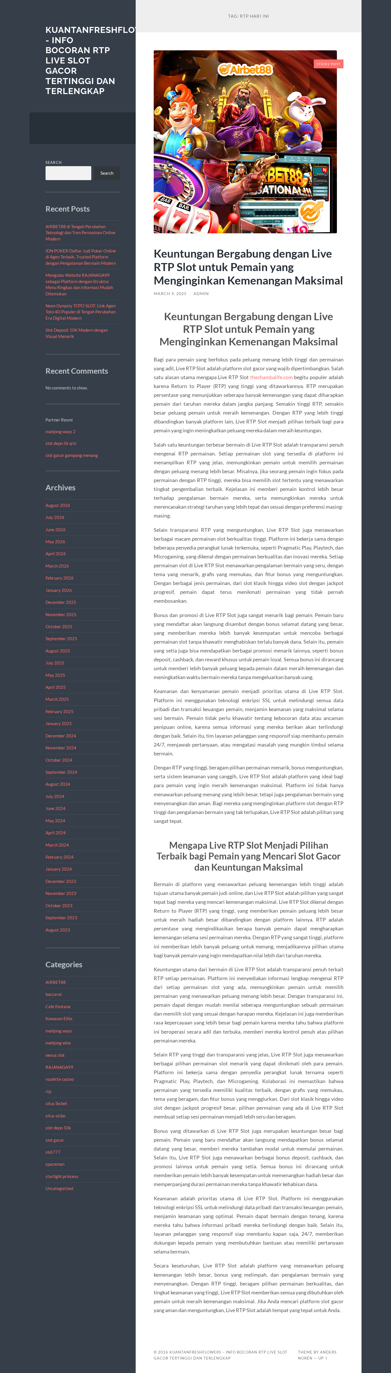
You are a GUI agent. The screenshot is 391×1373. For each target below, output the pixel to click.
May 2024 (55, 820)
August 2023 (58, 929)
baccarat (54, 994)
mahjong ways (59, 1030)
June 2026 (56, 529)
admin (201, 293)
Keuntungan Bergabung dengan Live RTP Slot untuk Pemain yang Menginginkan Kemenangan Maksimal (248, 266)
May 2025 (55, 675)
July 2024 (55, 796)
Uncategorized (59, 1188)
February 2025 (60, 711)
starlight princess (62, 1176)
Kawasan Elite (59, 1018)
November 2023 (61, 893)
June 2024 (56, 808)
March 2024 (57, 844)
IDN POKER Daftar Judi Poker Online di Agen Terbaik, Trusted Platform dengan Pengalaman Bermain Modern (81, 257)
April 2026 (56, 553)
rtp (48, 1091)
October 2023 (59, 905)
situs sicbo (55, 1115)
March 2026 (57, 565)
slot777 (53, 1152)
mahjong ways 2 (61, 431)
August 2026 (58, 505)
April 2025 (56, 687)
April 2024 (56, 832)
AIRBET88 (56, 982)
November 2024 (61, 747)
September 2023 (61, 917)
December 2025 (61, 602)
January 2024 (59, 868)
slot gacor (55, 1140)
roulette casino (60, 1079)
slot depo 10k (58, 1127)
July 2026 (55, 517)
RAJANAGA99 (59, 1067)
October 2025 (59, 626)
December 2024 (61, 735)
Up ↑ (323, 1358)
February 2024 (60, 856)
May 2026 (55, 541)
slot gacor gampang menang (72, 455)
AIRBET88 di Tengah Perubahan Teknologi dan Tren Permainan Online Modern (80, 232)
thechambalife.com (271, 377)
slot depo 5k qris (61, 443)
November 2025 (61, 614)
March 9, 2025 (170, 293)
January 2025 (59, 723)
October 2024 (59, 760)
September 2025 (61, 638)
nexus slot (55, 1055)
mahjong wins (58, 1042)
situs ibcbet (56, 1103)
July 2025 (55, 662)
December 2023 (61, 881)
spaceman (55, 1164)
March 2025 (57, 699)
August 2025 (58, 650)
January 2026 (59, 590)
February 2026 (60, 577)
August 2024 (58, 784)
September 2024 (61, 772)
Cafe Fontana (58, 1006)
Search (54, 162)
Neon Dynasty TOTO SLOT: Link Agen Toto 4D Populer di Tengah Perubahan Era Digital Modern (81, 312)
